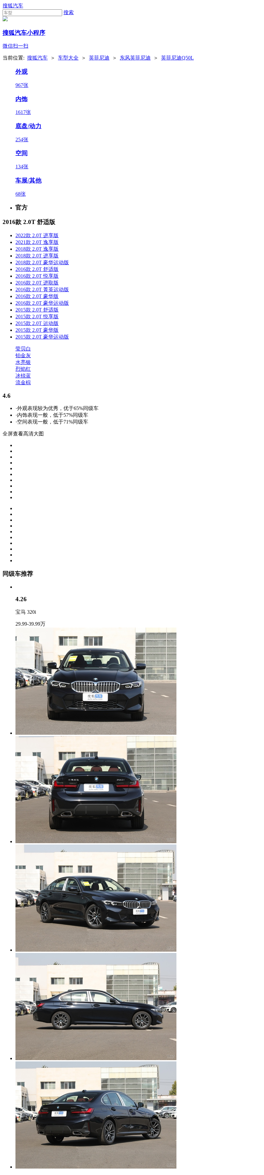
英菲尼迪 (99, 58)
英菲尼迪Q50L (177, 58)
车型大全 (68, 58)
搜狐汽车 (13, 5)
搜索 (68, 12)
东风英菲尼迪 (135, 58)
